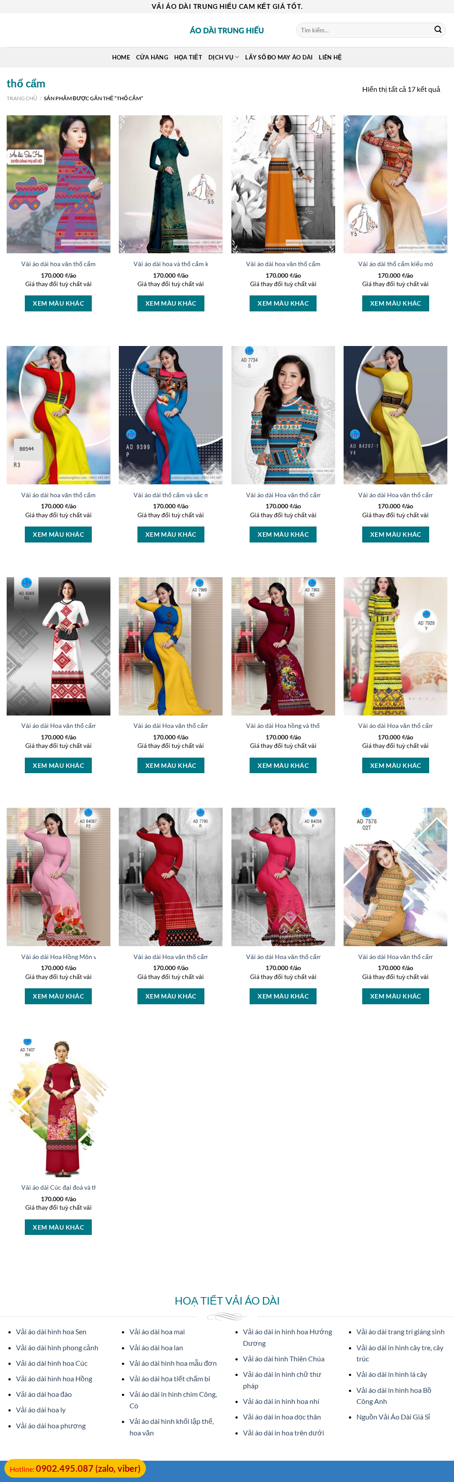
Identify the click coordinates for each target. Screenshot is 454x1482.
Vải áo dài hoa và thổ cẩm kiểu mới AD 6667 (194, 263)
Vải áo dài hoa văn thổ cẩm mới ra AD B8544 (83, 495)
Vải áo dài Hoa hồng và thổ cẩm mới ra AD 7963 (312, 725)
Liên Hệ (330, 57)
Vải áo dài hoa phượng (51, 1425)
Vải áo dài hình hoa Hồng (54, 1378)
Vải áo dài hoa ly (41, 1409)
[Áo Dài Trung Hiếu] (227, 30)
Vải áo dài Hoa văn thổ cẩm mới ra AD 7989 (194, 725)
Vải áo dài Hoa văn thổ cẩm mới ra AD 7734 (307, 495)
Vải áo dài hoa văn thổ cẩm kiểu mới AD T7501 (86, 263)
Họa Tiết (188, 57)
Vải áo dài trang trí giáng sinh (400, 1331)
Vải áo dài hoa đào (44, 1394)
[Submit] (438, 30)
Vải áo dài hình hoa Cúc (51, 1363)
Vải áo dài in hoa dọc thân (282, 1416)
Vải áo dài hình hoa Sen (51, 1331)
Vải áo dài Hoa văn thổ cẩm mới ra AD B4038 (309, 956)
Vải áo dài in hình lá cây (391, 1374)
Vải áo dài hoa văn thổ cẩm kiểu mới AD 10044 (311, 263)
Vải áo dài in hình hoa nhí (281, 1401)
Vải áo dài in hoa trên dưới (283, 1432)
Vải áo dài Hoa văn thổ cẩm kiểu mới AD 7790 (197, 956)
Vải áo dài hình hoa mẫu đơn (173, 1363)
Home (121, 57)
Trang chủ (22, 98)
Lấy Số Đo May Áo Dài (279, 57)
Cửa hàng (152, 57)
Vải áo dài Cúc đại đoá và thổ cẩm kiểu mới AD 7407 (93, 1187)
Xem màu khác (58, 303)
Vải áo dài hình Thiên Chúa (284, 1358)
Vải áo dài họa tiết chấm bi (169, 1378)
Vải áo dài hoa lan (156, 1347)
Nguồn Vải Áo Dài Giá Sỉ (393, 1416)
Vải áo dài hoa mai (157, 1331)
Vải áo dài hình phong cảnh (57, 1347)
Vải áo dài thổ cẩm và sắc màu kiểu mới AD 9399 (200, 495)
